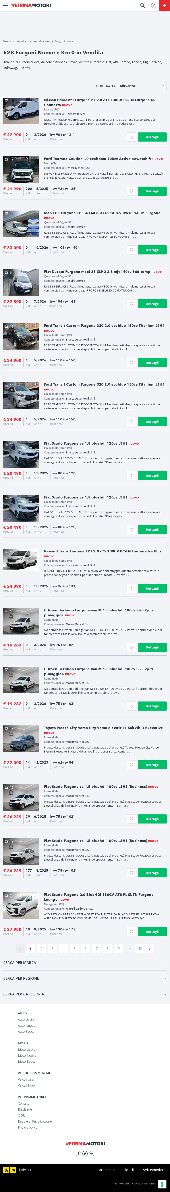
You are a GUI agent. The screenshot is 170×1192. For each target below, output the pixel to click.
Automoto (107, 1170)
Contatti (23, 1103)
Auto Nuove (26, 1025)
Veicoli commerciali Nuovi (33, 41)
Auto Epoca (26, 1031)
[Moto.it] (13, 1170)
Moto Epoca (27, 1061)
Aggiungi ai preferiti (131, 137)
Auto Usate (26, 1019)
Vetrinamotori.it (155, 1170)
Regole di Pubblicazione (35, 1121)
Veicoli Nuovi (27, 1085)
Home (7, 41)
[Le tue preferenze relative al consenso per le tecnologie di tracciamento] (162, 1184)
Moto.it (129, 1170)
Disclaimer (25, 1109)
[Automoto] (6, 1170)
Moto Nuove (27, 1055)
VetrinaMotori (31, 5)
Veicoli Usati (26, 1079)
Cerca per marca (19, 962)
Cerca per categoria (23, 994)
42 (140, 948)
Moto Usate (26, 1049)
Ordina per (107, 86)
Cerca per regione (21, 978)
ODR (21, 1115)
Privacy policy (27, 1127)
